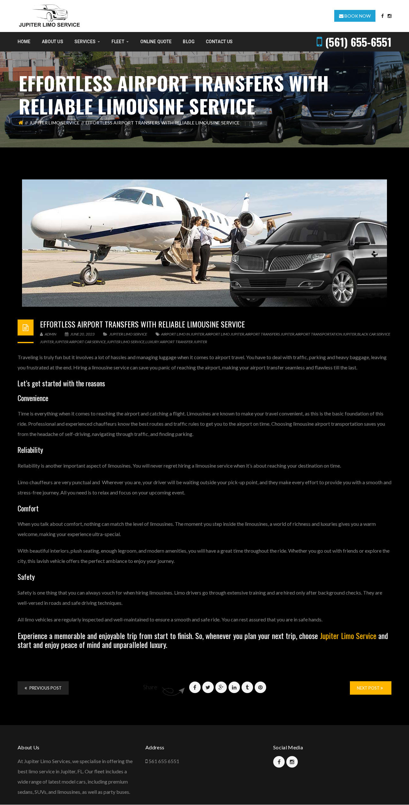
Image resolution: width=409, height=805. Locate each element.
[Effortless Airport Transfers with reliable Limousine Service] (204, 243)
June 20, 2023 (82, 334)
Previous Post (45, 688)
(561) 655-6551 (358, 42)
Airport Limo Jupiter (224, 334)
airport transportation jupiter (325, 334)
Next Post (369, 688)
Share (150, 687)
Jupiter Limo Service (54, 122)
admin (50, 334)
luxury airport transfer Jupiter (176, 341)
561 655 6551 (164, 761)
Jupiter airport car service (80, 341)
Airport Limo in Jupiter (182, 334)
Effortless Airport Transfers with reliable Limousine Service (142, 324)
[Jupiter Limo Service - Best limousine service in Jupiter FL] (50, 15)
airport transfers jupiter (269, 334)
